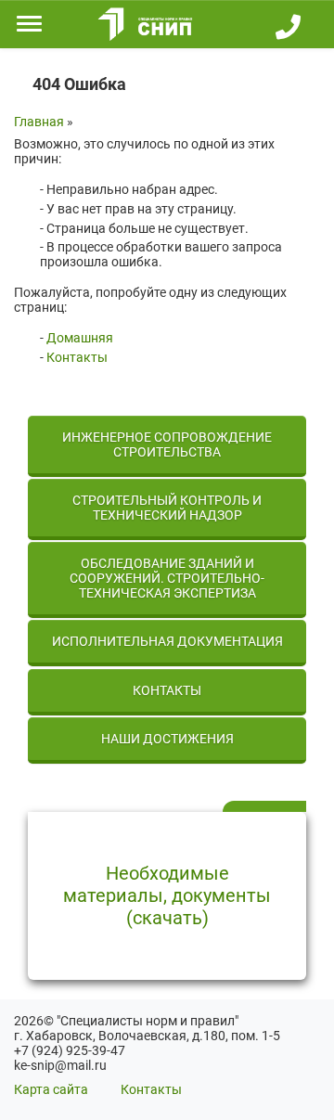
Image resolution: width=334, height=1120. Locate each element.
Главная (39, 121)
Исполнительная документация (167, 641)
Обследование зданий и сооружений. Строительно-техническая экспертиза (167, 578)
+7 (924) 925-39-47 (69, 1050)
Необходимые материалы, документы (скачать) (167, 895)
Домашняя (79, 337)
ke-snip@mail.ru (60, 1065)
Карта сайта (51, 1089)
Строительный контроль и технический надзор (167, 507)
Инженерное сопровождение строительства (167, 444)
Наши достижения (167, 738)
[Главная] (141, 23)
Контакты (77, 357)
